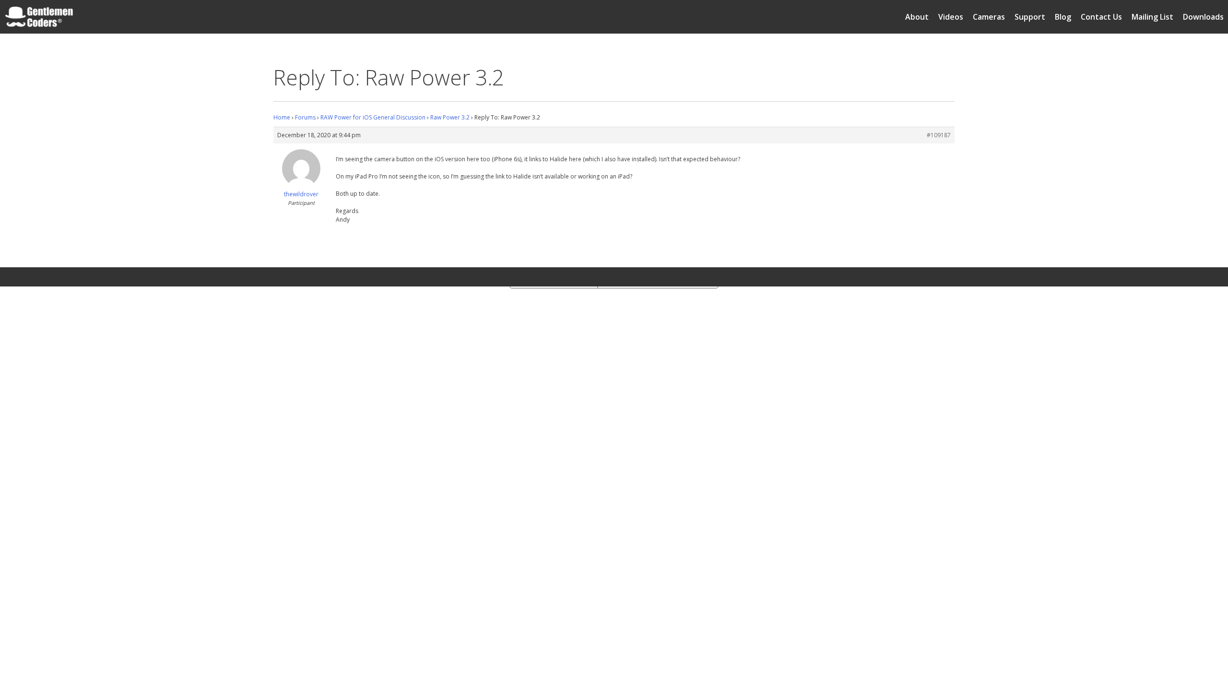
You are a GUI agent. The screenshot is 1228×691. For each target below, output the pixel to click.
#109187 (939, 135)
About (917, 17)
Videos (950, 17)
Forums (305, 117)
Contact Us (1101, 17)
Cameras (989, 17)
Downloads (1203, 17)
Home (281, 117)
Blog (1063, 17)
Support (1030, 17)
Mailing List (1152, 17)
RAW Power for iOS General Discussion (372, 117)
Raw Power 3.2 (450, 117)
